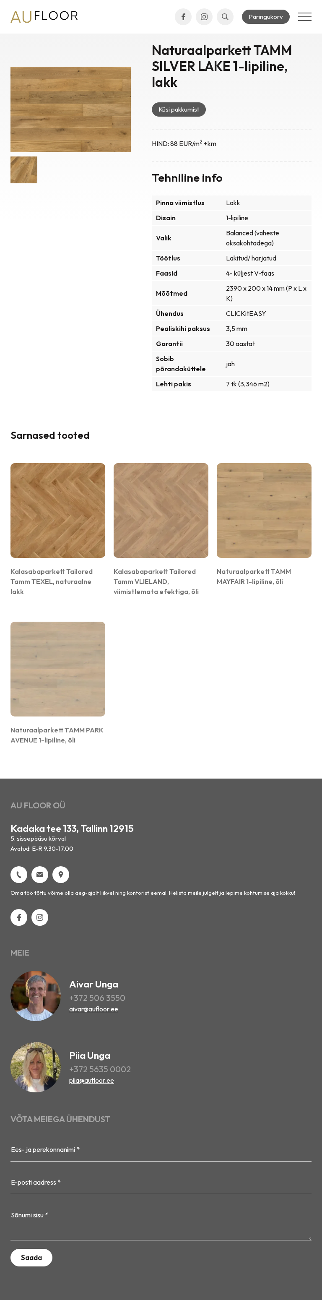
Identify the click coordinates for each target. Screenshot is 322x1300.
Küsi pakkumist (178, 109)
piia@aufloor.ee (91, 1080)
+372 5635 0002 (100, 1069)
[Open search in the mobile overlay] (225, 16)
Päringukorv (266, 17)
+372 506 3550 (97, 998)
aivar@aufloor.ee (93, 1009)
